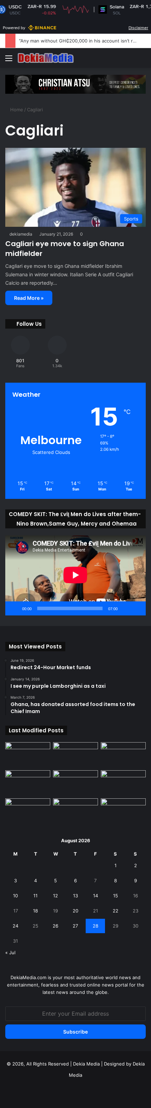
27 (75, 926)
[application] (75, 575)
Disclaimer (138, 28)
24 (15, 926)
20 (75, 911)
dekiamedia (20, 234)
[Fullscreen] (136, 608)
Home (16, 109)
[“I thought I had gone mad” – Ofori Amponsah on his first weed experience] (75, 783)
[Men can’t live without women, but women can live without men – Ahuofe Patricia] (27, 754)
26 (55, 926)
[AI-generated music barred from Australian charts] (123, 754)
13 (75, 895)
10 (15, 895)
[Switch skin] (129, 60)
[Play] (14, 608)
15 (115, 895)
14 (95, 895)
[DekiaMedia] (46, 58)
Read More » (29, 298)
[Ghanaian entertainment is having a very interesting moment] (123, 811)
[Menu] (8, 60)
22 (115, 911)
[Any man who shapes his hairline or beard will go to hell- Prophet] (75, 811)
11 (35, 895)
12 (55, 895)
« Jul (10, 952)
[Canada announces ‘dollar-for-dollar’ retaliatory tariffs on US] (75, 754)
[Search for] (142, 60)
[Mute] (125, 608)
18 (35, 911)
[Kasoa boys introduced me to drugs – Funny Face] (123, 783)
